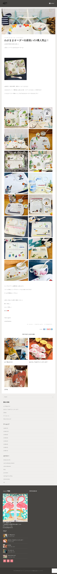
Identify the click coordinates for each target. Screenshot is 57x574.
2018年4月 (5, 444)
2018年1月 (5, 450)
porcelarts (39, 324)
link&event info (6, 460)
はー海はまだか (8, 362)
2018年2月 (5, 447)
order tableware (7, 466)
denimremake (6, 479)
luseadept (19, 37)
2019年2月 (5, 441)
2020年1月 (5, 428)
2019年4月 (5, 434)
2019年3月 (5, 438)
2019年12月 (6, 431)
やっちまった (6, 415)
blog (31, 324)
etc (4, 482)
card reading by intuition (8, 463)
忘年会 (6, 389)
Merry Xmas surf (7, 419)
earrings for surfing (7, 476)
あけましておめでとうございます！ (38, 362)
